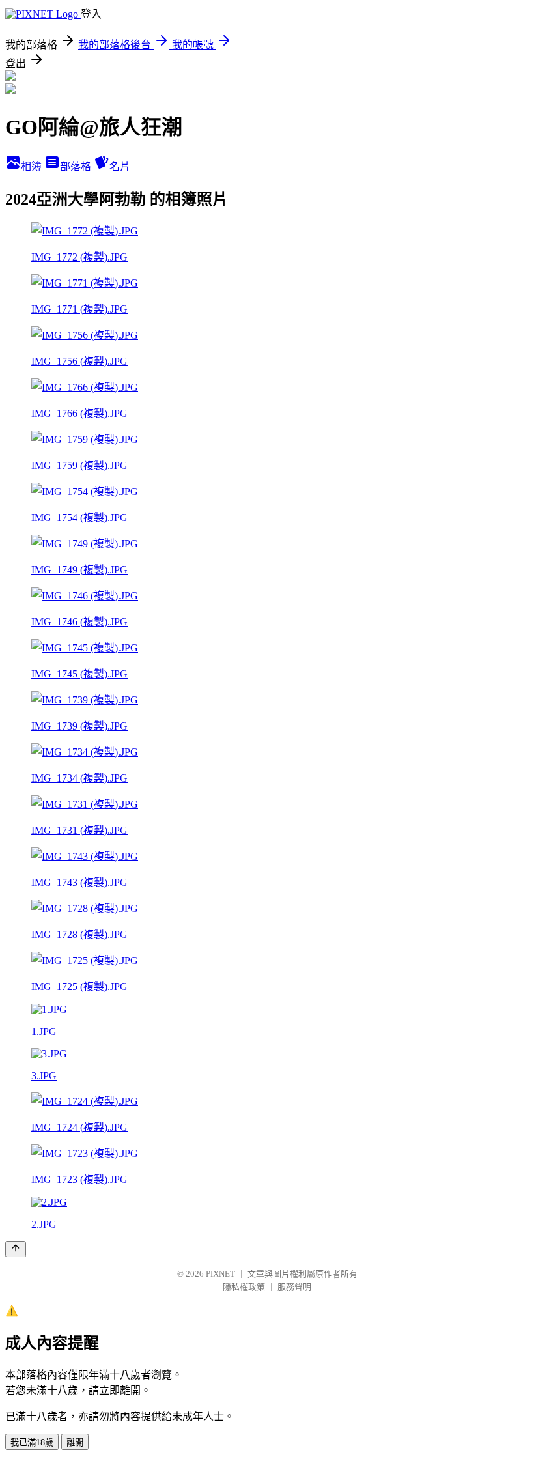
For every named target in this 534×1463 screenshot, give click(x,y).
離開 (74, 1442)
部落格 (77, 166)
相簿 (32, 166)
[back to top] (15, 1249)
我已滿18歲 (31, 1442)
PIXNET (220, 1274)
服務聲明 (294, 1287)
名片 (119, 166)
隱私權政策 (244, 1287)
